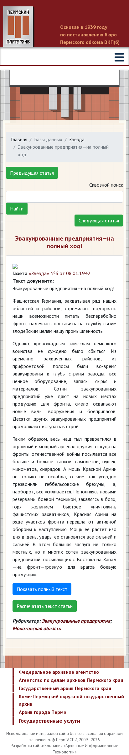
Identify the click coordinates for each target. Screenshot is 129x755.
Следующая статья (99, 220)
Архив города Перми (42, 712)
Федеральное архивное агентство (59, 672)
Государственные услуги (49, 720)
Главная (19, 139)
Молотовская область (37, 628)
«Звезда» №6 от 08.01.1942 (59, 273)
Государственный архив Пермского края (65, 688)
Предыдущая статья (32, 173)
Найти (16, 208)
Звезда (77, 139)
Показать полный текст (42, 589)
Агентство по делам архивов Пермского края (71, 680)
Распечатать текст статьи (45, 606)
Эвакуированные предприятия (76, 621)
